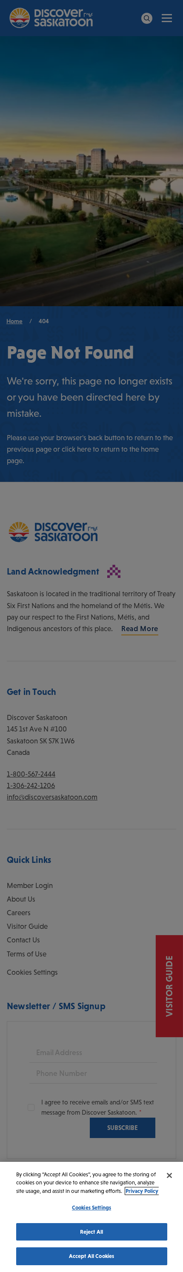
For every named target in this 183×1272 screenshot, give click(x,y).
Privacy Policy (142, 1191)
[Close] (169, 1175)
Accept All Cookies (91, 1256)
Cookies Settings (91, 1207)
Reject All (91, 1232)
